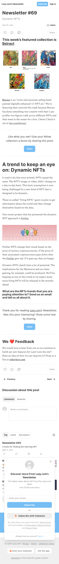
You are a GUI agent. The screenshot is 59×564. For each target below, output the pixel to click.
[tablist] (14, 399)
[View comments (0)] (12, 32)
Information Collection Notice (38, 525)
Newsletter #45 (11, 442)
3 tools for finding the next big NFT (19, 446)
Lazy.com (35, 310)
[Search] (54, 435)
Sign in (53, 4)
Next (49, 379)
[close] (50, 461)
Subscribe (42, 4)
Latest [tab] (13, 435)
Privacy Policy (31, 528)
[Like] (5, 32)
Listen (53, 25)
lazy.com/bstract (17, 123)
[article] (29, 448)
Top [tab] (5, 435)
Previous (11, 379)
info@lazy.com (17, 359)
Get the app (43, 550)
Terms (34, 543)
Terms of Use (45, 522)
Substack (15, 558)
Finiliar (24, 218)
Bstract (8, 43)
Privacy (25, 543)
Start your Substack (22, 550)
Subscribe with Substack (31, 515)
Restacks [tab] (21, 399)
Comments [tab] (9, 399)
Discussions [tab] (24, 435)
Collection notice (46, 543)
